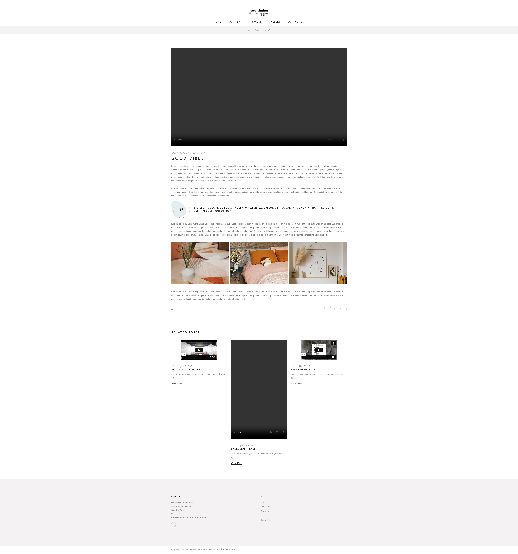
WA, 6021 (175, 513)
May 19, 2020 (178, 153)
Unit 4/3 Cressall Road (181, 506)
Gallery (264, 515)
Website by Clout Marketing (222, 549)
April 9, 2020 (185, 366)
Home (264, 502)
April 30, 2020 (246, 445)
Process (265, 511)
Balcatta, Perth (178, 510)
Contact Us (266, 520)
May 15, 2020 (305, 366)
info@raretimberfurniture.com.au (188, 517)
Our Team (265, 506)
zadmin (202, 153)
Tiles (257, 29)
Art (173, 308)
